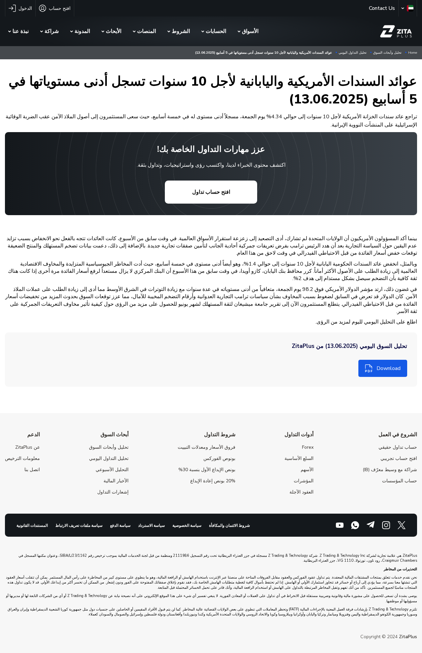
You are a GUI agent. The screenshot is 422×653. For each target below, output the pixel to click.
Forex (308, 447)
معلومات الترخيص (22, 458)
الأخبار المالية (116, 481)
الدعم (33, 434)
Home (412, 52)
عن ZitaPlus (27, 447)
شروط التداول (219, 434)
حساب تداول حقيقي (397, 447)
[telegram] (371, 525)
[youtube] (340, 525)
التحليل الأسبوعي (112, 470)
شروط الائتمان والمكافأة (229, 525)
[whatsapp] (355, 525)
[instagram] (386, 525)
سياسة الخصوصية (186, 525)
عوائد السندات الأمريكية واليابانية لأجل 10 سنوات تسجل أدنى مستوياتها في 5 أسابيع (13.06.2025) (263, 52)
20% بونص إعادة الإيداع (212, 481)
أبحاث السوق (115, 434)
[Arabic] (406, 8)
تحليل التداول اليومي (353, 52)
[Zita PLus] (397, 31)
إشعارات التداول (113, 492)
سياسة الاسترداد (151, 525)
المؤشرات (304, 481)
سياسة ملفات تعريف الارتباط (79, 525)
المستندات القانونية (32, 525)
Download (389, 368)
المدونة (82, 31)
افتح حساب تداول (211, 192)
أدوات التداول (299, 434)
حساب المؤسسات (399, 481)
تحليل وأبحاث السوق (387, 52)
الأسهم (307, 470)
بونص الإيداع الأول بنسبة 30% (206, 470)
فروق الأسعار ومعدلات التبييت (206, 447)
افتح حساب (60, 8)
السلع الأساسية (299, 458)
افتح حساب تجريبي (398, 458)
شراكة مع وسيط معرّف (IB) (390, 470)
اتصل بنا (32, 470)
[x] (402, 525)
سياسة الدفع (120, 525)
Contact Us (382, 8)
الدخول (25, 8)
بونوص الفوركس (219, 458)
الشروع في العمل (397, 434)
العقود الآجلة (301, 492)
